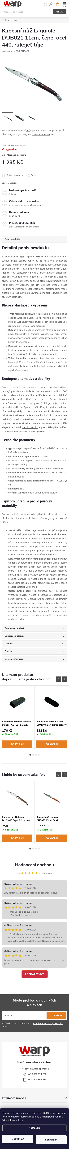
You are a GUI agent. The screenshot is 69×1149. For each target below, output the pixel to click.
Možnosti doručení (16, 154)
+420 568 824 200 (37, 1074)
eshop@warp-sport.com (37, 1068)
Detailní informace (41, 134)
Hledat (60, 11)
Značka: (9, 183)
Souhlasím (51, 1139)
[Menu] (64, 4)
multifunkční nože (44, 395)
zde (21, 1120)
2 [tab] (33, 755)
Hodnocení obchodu (34, 865)
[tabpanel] (17, 718)
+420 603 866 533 (37, 1079)
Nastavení (34, 1128)
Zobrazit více (34, 974)
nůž (28, 130)
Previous (58, 679)
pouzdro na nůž (30, 427)
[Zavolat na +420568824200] (45, 4)
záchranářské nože (12, 399)
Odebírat (56, 1015)
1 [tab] (30, 755)
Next (64, 679)
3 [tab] (36, 755)
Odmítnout (18, 1139)
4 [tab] (39, 755)
